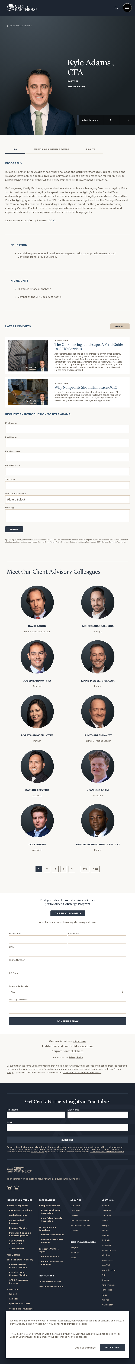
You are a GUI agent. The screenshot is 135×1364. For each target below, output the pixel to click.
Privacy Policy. (55, 542)
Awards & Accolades (80, 1225)
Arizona (105, 1205)
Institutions (46, 1276)
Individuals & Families (19, 1200)
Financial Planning (18, 1228)
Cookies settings (85, 1347)
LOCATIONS (108, 1200)
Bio (15, 149)
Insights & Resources (83, 1242)
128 (95, 869)
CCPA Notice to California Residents (107, 1151)
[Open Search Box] (116, 7)
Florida (105, 1220)
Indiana (105, 1235)
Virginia (105, 1300)
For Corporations (50, 1256)
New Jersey (107, 1260)
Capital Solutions (18, 1215)
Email (10, 1122)
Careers (74, 1215)
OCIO (52, 220)
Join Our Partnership (80, 1220)
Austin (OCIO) (76, 86)
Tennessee (107, 1290)
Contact (74, 1230)
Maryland (106, 1245)
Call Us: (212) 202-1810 (68, 913)
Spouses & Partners (19, 1303)
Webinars (74, 1252)
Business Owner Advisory (20, 1260)
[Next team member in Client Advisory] (127, 120)
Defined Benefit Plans (52, 1234)
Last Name (73, 1109)
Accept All (112, 1347)
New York (106, 1265)
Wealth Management (17, 1205)
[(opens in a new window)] (9, 1188)
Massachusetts (109, 1250)
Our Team (75, 1205)
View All (120, 326)
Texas (104, 1295)
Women (13, 1294)
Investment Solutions (20, 1210)
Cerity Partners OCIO (50, 1281)
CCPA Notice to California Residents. (111, 542)
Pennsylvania (108, 1285)
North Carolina (108, 1270)
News (73, 1257)
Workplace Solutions (49, 1205)
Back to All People (20, 26)
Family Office (13, 1255)
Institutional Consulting (51, 1286)
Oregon (105, 1280)
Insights (90, 149)
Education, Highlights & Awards (51, 149)
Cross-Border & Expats (21, 1309)
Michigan (106, 1255)
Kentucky (106, 1240)
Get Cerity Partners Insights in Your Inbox (67, 1102)
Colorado (106, 1215)
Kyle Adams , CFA (91, 68)
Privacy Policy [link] (76, 1057)
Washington (107, 1305)
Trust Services (16, 1248)
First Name (12, 1109)
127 (85, 869)
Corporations (47, 1200)
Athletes (13, 1299)
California (106, 1210)
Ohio (104, 1275)
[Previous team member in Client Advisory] (111, 120)
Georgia (105, 1225)
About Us (75, 1200)
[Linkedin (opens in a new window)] (16, 1188)
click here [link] (79, 1041)
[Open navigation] (127, 7)
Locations (75, 1210)
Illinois (105, 1230)
